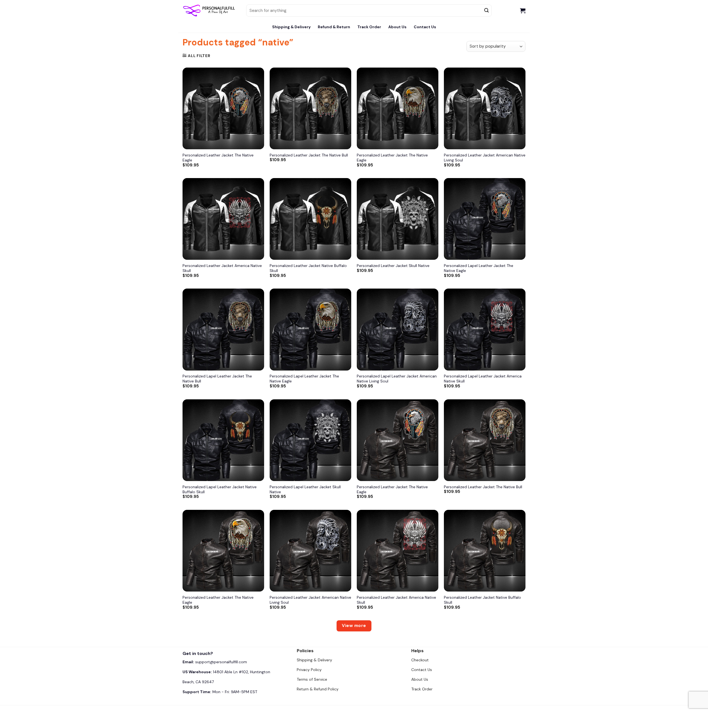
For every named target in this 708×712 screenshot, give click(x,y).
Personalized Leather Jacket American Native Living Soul (484, 158)
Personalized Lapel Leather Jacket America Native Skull (483, 379)
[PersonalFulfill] (210, 10)
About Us (397, 26)
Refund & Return (334, 26)
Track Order (369, 26)
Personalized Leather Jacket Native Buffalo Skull (308, 268)
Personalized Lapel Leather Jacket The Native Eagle (478, 268)
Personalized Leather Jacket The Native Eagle (218, 158)
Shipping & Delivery (291, 26)
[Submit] (486, 10)
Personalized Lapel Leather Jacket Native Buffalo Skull (220, 489)
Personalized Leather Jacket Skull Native (393, 265)
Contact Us (425, 26)
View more (354, 625)
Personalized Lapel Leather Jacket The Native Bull (217, 379)
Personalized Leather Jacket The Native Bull (309, 155)
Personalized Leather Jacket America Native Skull (222, 268)
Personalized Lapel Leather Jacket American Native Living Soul (397, 379)
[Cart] (522, 10)
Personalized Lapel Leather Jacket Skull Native (305, 489)
